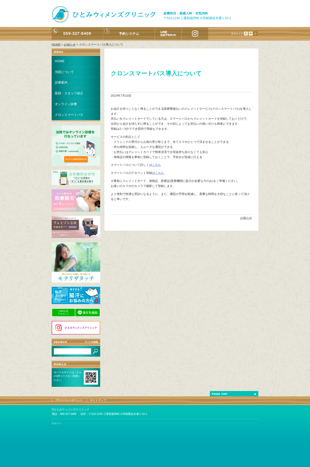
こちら (156, 164)
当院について (64, 72)
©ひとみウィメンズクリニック (70, 409)
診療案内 (61, 82)
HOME (60, 61)
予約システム (129, 33)
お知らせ (246, 217)
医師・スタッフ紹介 (69, 93)
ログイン (56, 423)
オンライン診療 (66, 104)
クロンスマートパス (69, 114)
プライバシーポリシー (68, 400)
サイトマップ (98, 400)
